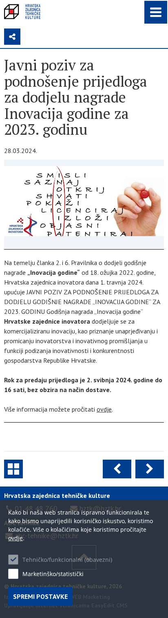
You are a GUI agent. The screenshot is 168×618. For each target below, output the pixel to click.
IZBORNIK (155, 12)
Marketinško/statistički (53, 574)
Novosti (13, 469)
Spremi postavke (40, 596)
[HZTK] (22, 11)
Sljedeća (149, 469)
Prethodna (117, 469)
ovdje (104, 409)
